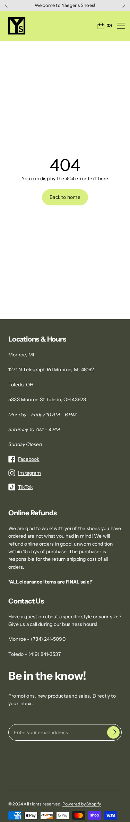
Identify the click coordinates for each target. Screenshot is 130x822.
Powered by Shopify (81, 803)
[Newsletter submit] (113, 732)
